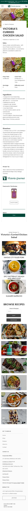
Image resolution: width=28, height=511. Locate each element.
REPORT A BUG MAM (8, 507)
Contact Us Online (7, 461)
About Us (4, 444)
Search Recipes (14, 308)
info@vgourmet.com (7, 464)
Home (4, 435)
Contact (4, 447)
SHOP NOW (14, 202)
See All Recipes (13, 319)
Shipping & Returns (7, 471)
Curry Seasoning (14, 97)
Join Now (14, 498)
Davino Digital (16, 483)
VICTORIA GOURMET (9, 504)
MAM (22, 483)
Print (14, 215)
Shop (3, 438)
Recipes (4, 441)
